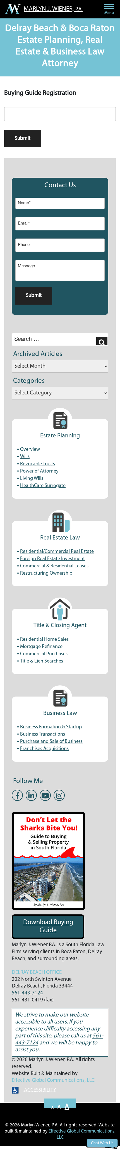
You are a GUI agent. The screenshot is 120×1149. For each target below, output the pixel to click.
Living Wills (31, 478)
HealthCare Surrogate (43, 485)
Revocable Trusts (37, 464)
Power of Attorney (39, 471)
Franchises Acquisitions (44, 748)
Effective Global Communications (48, 1080)
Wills (25, 456)
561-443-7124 (27, 993)
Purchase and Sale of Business (51, 741)
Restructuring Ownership (46, 573)
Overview (30, 449)
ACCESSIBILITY (39, 1090)
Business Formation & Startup (51, 727)
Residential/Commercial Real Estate (57, 551)
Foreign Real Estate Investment (52, 559)
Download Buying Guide (48, 926)
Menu (109, 13)
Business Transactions (42, 734)
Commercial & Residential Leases (54, 566)
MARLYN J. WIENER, (53, 9)
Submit (22, 138)
